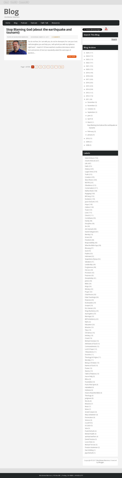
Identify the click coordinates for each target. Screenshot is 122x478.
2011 (88, 99)
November (91, 106)
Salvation (88, 262)
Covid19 (88, 423)
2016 (88, 83)
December (91, 102)
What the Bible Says (91, 245)
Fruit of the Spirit (90, 385)
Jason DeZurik (89, 202)
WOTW (87, 183)
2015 (88, 86)
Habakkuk (88, 387)
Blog (11, 11)
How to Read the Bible (92, 393)
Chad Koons (89, 295)
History (87, 169)
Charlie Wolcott (90, 161)
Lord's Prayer (89, 349)
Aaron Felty (89, 376)
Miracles (88, 327)
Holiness (88, 390)
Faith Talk (44, 23)
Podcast (24, 23)
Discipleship (89, 278)
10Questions (89, 352)
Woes (87, 409)
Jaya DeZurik (89, 453)
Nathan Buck (89, 191)
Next (61, 67)
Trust (86, 210)
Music (87, 406)
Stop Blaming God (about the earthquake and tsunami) (39, 31)
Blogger (101, 462)
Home (6, 2)
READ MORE (71, 56)
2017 (88, 79)
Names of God (90, 366)
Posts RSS (14, 2)
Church (87, 215)
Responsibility (89, 243)
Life (86, 163)
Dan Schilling (89, 450)
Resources (56, 23)
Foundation (89, 382)
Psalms (87, 254)
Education (88, 325)
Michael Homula (90, 341)
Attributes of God (91, 344)
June (89, 116)
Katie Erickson (89, 158)
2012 (88, 96)
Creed (87, 338)
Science (87, 420)
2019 (88, 73)
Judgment (88, 398)
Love (86, 213)
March (90, 122)
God (86, 251)
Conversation (89, 188)
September (91, 112)
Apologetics (89, 314)
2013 (88, 93)
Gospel (87, 305)
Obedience (88, 185)
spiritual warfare (90, 437)
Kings (87, 286)
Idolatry (87, 335)
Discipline (88, 224)
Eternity (87, 234)
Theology (88, 396)
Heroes (87, 270)
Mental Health (89, 434)
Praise (87, 368)
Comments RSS (24, 2)
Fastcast (34, 23)
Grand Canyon (90, 412)
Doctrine (88, 355)
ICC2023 (88, 426)
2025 (88, 53)
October (91, 109)
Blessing (88, 248)
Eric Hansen (89, 308)
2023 (88, 59)
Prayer (87, 292)
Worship (88, 360)
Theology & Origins (91, 357)
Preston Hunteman (91, 447)
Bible (86, 284)
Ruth (86, 322)
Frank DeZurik (89, 431)
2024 (88, 56)
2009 (88, 142)
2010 (88, 138)
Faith (86, 166)
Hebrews (88, 256)
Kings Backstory (90, 311)
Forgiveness (89, 267)
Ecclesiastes (89, 303)
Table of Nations (90, 374)
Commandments (90, 346)
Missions (88, 404)
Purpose (88, 275)
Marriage (88, 316)
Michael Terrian (90, 445)
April (89, 119)
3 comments (56, 37)
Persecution (89, 417)
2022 (88, 63)
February (91, 131)
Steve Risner (89, 180)
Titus (86, 330)
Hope (87, 204)
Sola (86, 428)
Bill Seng (88, 196)
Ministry (87, 289)
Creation (88, 177)
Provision (88, 273)
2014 (88, 89)
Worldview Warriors (103, 460)
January (90, 135)
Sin (86, 226)
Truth (87, 174)
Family (87, 221)
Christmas (88, 333)
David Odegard (90, 232)
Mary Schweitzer (90, 415)
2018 (88, 76)
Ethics (87, 379)
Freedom (88, 240)
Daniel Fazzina (90, 439)
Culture (87, 207)
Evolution (88, 199)
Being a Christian (90, 363)
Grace (87, 237)
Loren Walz (88, 442)
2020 (88, 69)
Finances (88, 300)
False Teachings (90, 297)
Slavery (87, 371)
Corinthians (89, 218)
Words (87, 401)
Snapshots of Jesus (91, 259)
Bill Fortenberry (90, 319)
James (87, 281)
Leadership (89, 265)
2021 (88, 66)
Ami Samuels (89, 229)
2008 (88, 145)
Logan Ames (89, 172)
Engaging (88, 194)
